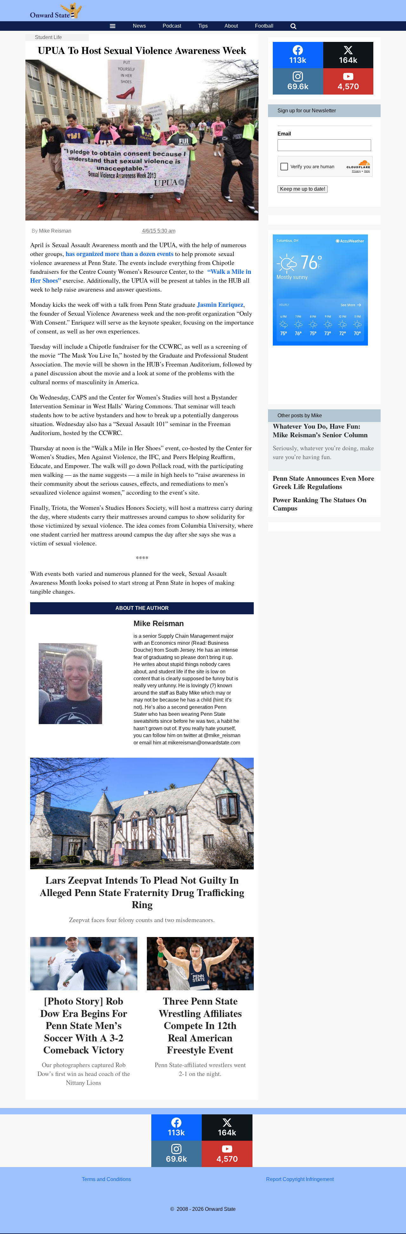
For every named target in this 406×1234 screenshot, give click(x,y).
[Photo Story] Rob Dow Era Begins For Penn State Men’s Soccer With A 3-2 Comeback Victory (83, 1025)
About (231, 26)
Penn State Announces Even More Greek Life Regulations (323, 482)
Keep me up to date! (302, 189)
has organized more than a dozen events (120, 253)
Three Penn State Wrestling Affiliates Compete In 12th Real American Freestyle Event (200, 1025)
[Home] (56, 16)
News (139, 26)
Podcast (172, 26)
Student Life (48, 37)
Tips (203, 26)
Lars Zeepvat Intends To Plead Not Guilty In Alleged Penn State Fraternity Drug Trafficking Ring (142, 892)
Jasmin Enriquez (220, 304)
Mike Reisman (55, 231)
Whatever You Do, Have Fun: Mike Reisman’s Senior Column (320, 430)
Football (264, 26)
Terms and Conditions (106, 1179)
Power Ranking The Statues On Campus (319, 503)
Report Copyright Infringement (300, 1179)
